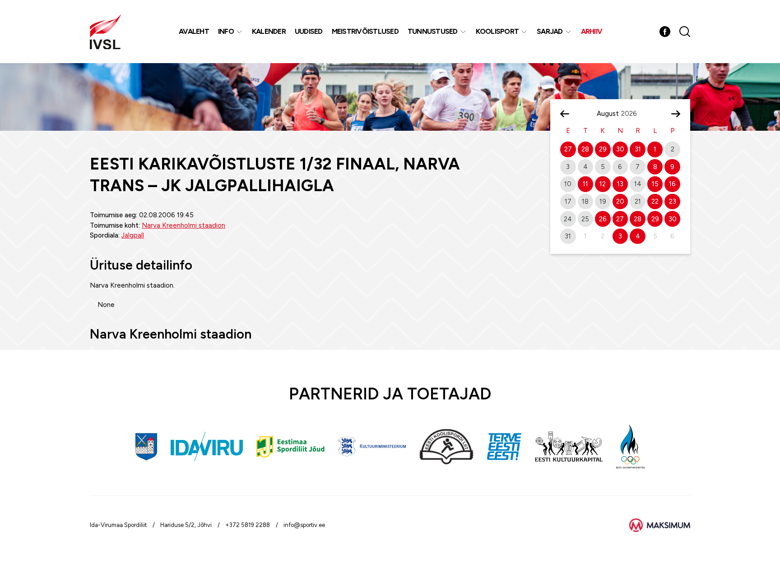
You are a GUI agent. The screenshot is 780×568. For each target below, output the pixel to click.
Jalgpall (132, 235)
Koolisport (497, 31)
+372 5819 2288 (247, 525)
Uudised (309, 31)
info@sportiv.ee (304, 525)
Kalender (269, 31)
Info (226, 31)
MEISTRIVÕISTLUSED (365, 31)
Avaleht (194, 31)
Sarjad (550, 31)
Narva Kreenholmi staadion (183, 225)
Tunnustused (433, 31)
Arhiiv (592, 31)
